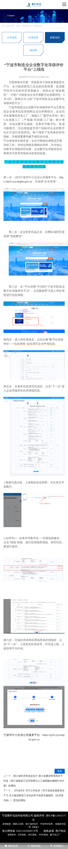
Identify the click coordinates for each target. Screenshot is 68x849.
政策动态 (38, 26)
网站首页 (13, 846)
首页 (18, 26)
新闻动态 (26, 26)
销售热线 (36, 846)
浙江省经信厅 (31, 824)
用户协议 (60, 831)
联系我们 (58, 846)
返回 (59, 771)
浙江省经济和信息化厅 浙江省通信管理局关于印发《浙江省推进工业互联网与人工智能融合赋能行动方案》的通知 (34, 781)
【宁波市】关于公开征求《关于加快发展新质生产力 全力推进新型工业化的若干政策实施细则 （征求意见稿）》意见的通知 (34, 795)
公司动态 (12, 37)
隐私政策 (49, 831)
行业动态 (33, 37)
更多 (35, 827)
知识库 (33, 50)
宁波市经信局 (46, 824)
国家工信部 (18, 824)
